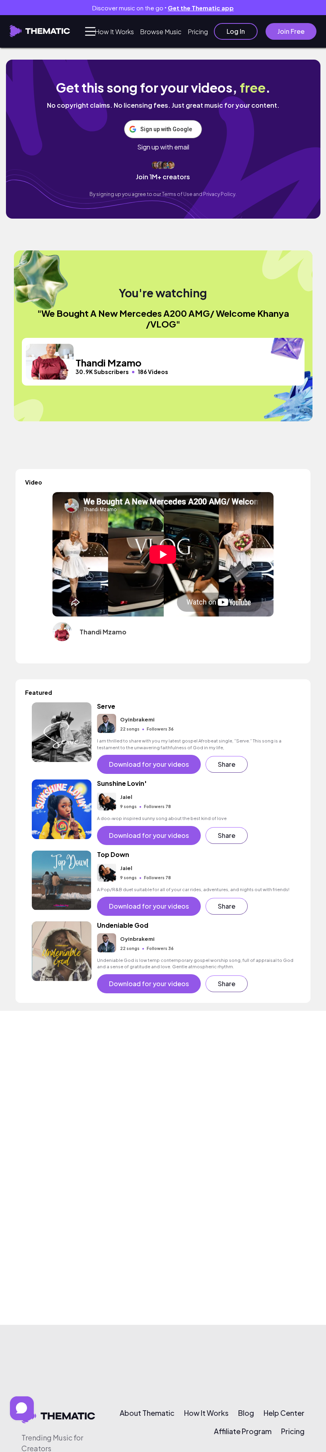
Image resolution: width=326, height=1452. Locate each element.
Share (226, 764)
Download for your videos (149, 764)
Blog (246, 1413)
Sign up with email (163, 147)
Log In (236, 31)
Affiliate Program (243, 1431)
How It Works (114, 31)
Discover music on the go (163, 8)
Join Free (291, 31)
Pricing (198, 31)
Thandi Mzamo (103, 632)
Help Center (284, 1413)
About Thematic (147, 1413)
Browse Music (161, 31)
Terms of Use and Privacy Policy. (199, 194)
